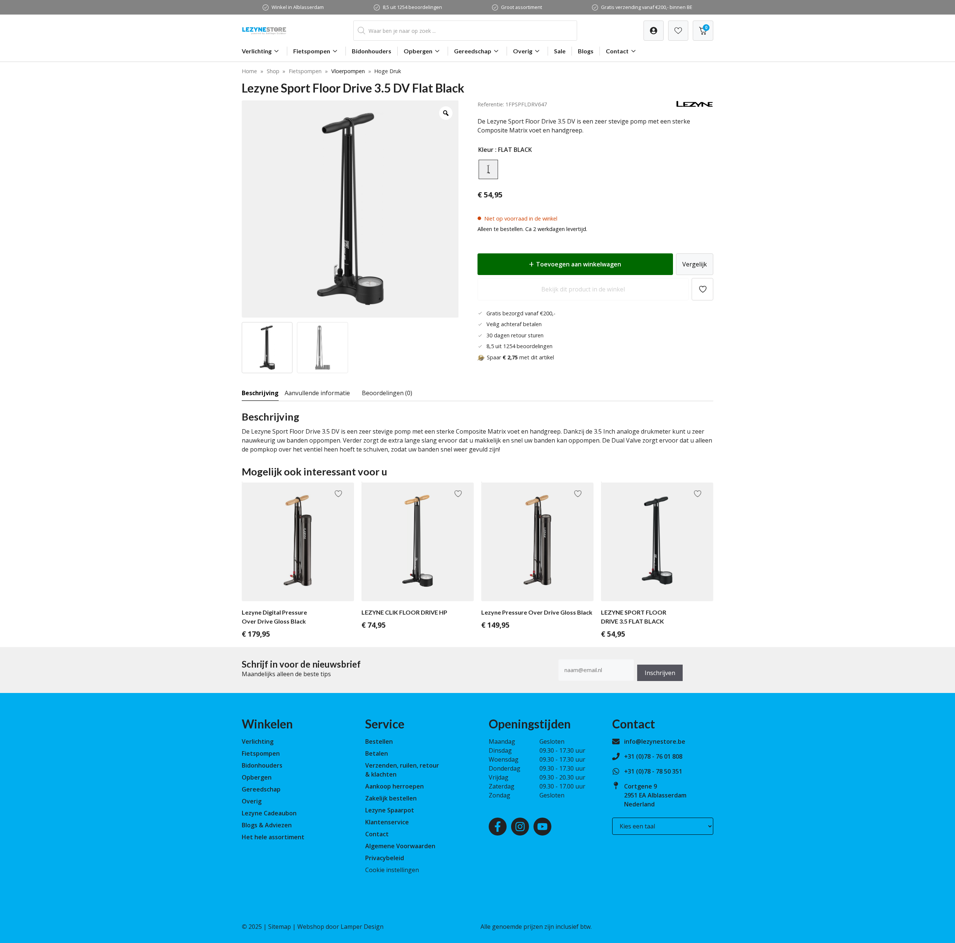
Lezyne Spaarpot (389, 810)
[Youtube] (542, 827)
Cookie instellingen (392, 870)
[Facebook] (498, 827)
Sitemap (279, 926)
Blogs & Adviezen (267, 825)
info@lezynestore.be (654, 741)
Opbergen (418, 50)
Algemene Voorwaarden (400, 846)
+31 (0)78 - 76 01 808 (653, 756)
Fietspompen (311, 50)
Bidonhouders (371, 50)
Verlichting (257, 50)
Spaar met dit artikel (520, 357)
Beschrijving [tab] (260, 393)
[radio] (488, 169)
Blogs (586, 50)
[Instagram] (520, 827)
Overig (522, 50)
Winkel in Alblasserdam (298, 7)
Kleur (486, 150)
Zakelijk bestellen (391, 798)
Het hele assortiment (273, 837)
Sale (560, 50)
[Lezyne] (694, 105)
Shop (273, 71)
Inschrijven (660, 673)
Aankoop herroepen (394, 786)
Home (249, 71)
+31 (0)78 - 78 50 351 (653, 771)
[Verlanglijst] (654, 31)
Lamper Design (362, 926)
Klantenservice (387, 822)
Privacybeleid (384, 858)
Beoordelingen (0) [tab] (387, 393)
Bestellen (379, 741)
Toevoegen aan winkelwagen (578, 264)
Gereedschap (472, 50)
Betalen (376, 753)
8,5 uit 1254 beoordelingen (412, 7)
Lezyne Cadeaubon (269, 813)
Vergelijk (694, 264)
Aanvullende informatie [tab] (317, 393)
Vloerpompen (348, 71)
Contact (617, 50)
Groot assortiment (521, 7)
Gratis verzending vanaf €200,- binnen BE (646, 7)
